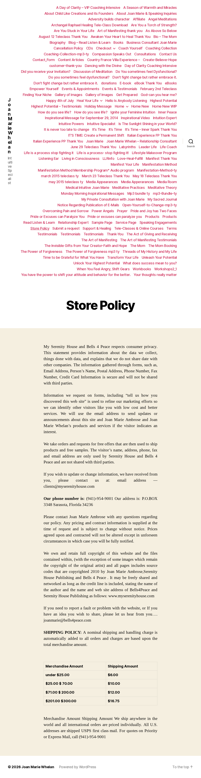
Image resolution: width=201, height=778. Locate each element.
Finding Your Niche (37, 95)
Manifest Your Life (125, 164)
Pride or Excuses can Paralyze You (57, 217)
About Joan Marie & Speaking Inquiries (146, 13)
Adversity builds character (109, 19)
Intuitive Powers (71, 124)
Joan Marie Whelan (10, 126)
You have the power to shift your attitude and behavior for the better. (76, 275)
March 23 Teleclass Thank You (106, 176)
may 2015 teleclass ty (66, 182)
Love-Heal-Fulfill (130, 158)
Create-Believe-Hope (160, 60)
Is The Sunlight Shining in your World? (148, 124)
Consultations (145, 54)
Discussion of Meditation (93, 71)
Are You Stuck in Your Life (74, 31)
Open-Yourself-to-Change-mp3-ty (149, 205)
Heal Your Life (87, 101)
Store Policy (39, 228)
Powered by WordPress (77, 767)
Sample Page (102, 222)
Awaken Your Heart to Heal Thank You (121, 37)
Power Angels (103, 211)
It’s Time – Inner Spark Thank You (151, 129)
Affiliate (139, 19)
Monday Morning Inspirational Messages (92, 193)
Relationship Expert (73, 222)
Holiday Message (98, 106)
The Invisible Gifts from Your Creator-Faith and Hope (85, 246)
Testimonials (47, 234)
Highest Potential (163, 101)
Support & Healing (97, 228)
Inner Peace (167, 112)
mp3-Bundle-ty (165, 193)
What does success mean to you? (150, 263)
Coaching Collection (161, 48)
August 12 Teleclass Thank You (63, 37)
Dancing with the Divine (103, 66)
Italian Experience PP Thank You (58, 141)
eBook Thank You (148, 83)
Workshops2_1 (165, 269)
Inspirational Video (135, 118)
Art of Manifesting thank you (119, 31)
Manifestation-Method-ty (157, 170)
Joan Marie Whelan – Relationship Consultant (141, 141)
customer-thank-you (65, 66)
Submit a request (65, 228)
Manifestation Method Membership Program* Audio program (86, 170)
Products (152, 217)
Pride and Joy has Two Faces (154, 211)
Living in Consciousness (81, 158)
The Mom (137, 246)
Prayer (122, 211)
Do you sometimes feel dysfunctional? (78, 77)
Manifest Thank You (161, 158)
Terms (171, 228)
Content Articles (71, 60)
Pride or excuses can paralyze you (115, 217)
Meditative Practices (128, 187)
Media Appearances (102, 182)
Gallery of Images (68, 95)
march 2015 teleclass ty (60, 176)
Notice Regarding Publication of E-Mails (88, 205)
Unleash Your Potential (159, 257)
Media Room (167, 182)
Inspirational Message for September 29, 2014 (81, 118)
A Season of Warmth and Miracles (150, 7)
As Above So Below (161, 31)
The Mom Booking (162, 246)
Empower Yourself (44, 89)
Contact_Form (44, 60)
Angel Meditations (162, 19)
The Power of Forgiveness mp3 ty (93, 251)
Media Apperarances (137, 182)
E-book (125, 83)
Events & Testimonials (119, 89)
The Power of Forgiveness (41, 251)
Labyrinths (127, 147)
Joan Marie (94, 141)
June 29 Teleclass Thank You (93, 147)
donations (109, 83)
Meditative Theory (162, 187)
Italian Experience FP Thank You (152, 135)
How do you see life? (54, 112)
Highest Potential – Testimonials (56, 106)
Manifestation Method (159, 164)
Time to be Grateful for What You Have (73, 257)
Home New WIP (164, 106)
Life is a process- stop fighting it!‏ (103, 153)
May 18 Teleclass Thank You (155, 176)
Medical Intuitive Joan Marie (87, 187)
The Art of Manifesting (99, 240)
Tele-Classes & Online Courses (139, 228)
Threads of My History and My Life (149, 251)
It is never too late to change (66, 129)
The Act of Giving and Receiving (151, 234)
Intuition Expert (165, 118)
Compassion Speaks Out (111, 54)
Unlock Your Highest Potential (96, 263)
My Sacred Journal (162, 199)
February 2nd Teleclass (158, 89)
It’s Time (99, 129)
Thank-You (115, 234)
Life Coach (168, 147)
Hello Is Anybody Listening (126, 101)
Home (119, 106)
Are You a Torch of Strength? (154, 25)
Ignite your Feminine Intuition (133, 112)
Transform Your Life (123, 257)
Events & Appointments (80, 89)
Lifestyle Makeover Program (154, 153)
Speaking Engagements (158, 222)
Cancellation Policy (68, 48)
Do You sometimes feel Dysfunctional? (146, 71)
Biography (58, 42)
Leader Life (148, 147)
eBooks (171, 83)
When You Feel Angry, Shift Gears (103, 269)
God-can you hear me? (159, 95)
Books (118, 42)
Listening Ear (49, 158)
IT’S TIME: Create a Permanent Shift (96, 135)
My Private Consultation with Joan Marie (113, 199)
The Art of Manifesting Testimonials (148, 240)
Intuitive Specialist (101, 124)
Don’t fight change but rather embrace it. (144, 77)
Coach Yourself (130, 48)
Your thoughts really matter (155, 275)
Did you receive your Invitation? (45, 71)
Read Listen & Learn (39, 222)
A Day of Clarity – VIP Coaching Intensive (88, 7)
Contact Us (168, 54)
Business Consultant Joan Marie (152, 42)
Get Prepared (127, 95)
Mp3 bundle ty (138, 193)
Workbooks (142, 269)
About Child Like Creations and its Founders (78, 13)
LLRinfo (108, 158)
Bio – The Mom (165, 37)
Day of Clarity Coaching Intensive (151, 66)
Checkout (103, 48)
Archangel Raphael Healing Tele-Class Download (89, 25)
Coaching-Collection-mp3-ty (66, 54)
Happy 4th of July (60, 101)
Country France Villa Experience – (113, 60)
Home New (140, 106)
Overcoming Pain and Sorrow (66, 211)
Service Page (126, 222)
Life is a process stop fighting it (49, 153)
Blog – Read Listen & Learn (89, 42)
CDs (89, 48)
